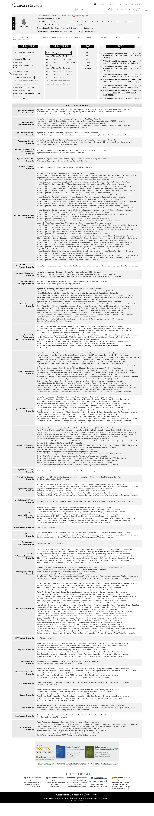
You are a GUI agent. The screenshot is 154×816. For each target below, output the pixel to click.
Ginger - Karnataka (112, 315)
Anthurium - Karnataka (44, 304)
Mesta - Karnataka (79, 403)
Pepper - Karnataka (76, 618)
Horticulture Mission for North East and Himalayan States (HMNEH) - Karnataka (103, 430)
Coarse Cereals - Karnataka (113, 408)
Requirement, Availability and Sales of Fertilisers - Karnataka (58, 537)
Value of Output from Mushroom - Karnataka (90, 255)
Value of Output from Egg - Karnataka (98, 223)
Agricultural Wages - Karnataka (26, 490)
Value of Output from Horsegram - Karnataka (52, 242)
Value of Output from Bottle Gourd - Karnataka (53, 251)
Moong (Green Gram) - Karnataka (48, 416)
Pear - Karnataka (123, 599)
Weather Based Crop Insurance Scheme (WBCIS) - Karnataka (99, 276)
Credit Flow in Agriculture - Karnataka (86, 266)
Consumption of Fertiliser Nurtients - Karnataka (115, 533)
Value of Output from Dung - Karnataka (68, 223)
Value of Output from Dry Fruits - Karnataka (52, 212)
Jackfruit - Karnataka (59, 596)
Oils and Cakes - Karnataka (70, 392)
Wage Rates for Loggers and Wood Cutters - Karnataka (93, 489)
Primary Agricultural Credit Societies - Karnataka (86, 123)
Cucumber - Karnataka (85, 627)
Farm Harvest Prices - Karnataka (73, 353)
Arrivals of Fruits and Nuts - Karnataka (83, 306)
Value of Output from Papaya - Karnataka (94, 219)
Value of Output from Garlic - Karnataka (119, 195)
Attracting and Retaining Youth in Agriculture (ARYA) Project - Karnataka (89, 428)
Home (14, 37)
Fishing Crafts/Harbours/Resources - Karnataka (53, 578)
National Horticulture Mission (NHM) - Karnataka (92, 439)
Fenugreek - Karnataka (104, 616)
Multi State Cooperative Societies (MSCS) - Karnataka (55, 121)
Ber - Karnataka (72, 308)
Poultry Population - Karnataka (47, 684)
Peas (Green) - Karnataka (72, 631)
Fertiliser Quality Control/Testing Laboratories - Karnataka (91, 535)
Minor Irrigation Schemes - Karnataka (115, 654)
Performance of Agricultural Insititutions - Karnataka (120, 266)
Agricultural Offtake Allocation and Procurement (26, 94)
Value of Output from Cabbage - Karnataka (118, 251)
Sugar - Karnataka (105, 245)
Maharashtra (120, 22)
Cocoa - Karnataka (85, 607)
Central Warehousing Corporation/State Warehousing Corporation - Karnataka (84, 715)
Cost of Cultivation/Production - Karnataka (24, 556)
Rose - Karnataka (43, 306)
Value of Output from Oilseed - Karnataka (84, 232)
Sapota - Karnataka (114, 310)
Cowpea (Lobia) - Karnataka (46, 692)
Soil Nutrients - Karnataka (46, 710)
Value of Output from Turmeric (58, 84)
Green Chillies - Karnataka (46, 629)
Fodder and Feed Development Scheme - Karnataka (101, 510)
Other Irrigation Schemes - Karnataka (95, 650)
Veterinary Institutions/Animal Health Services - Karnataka (90, 523)
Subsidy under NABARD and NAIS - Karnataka (53, 479)
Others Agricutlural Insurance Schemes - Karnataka (98, 274)
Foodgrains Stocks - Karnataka (73, 471)
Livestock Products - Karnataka (47, 392)
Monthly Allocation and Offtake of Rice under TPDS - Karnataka (59, 337)
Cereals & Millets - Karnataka (94, 182)
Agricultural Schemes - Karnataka (25, 446)
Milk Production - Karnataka (99, 677)
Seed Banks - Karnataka (120, 696)
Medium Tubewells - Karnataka (89, 654)
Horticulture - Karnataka (24, 608)
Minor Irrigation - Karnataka (91, 652)
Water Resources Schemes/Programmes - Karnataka (81, 729)
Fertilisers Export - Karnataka (107, 140)
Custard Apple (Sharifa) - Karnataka (64, 594)
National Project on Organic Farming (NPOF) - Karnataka (103, 454)
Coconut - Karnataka (94, 556)
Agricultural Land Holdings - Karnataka (26, 283)
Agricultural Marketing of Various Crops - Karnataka (83, 289)
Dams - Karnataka (91, 722)
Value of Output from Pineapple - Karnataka (52, 221)
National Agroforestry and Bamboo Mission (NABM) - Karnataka (112, 434)
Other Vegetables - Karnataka (126, 629)
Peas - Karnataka (58, 317)
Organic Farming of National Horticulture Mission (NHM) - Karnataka (60, 458)
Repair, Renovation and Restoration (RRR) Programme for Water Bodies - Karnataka (66, 735)
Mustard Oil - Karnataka (45, 375)
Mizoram (40, 25)
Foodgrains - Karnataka (45, 328)
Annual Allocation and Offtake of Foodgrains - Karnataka (56, 331)
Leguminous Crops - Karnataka (71, 419)
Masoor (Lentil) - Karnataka (105, 414)
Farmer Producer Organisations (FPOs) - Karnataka (55, 430)
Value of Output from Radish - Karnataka (81, 258)
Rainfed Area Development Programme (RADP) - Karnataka (58, 460)
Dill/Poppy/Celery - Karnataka (47, 616)
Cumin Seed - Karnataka (63, 381)
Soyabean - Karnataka (80, 423)
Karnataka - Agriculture (29, 37)
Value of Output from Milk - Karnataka (50, 227)
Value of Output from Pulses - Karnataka (116, 242)
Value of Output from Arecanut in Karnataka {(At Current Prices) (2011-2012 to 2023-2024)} (122, 62)
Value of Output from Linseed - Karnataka (119, 229)
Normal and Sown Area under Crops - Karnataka (54, 114)
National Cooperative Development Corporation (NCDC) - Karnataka (101, 121)
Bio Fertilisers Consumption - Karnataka (82, 533)
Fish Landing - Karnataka (113, 567)
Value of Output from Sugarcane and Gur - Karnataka (85, 247)
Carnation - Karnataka (62, 304)
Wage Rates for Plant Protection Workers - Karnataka (55, 493)
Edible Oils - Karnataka (92, 372)
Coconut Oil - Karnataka (72, 372)
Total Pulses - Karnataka (86, 416)
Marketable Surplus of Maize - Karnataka (118, 295)
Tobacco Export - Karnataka (67, 144)
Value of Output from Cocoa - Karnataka (77, 199)
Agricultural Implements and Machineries (24, 66)
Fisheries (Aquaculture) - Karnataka (24, 573)
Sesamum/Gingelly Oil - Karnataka (85, 375)
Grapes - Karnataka (107, 308)
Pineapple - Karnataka (77, 310)
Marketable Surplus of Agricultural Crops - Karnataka (55, 293)
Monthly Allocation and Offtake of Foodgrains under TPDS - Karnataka (113, 335)
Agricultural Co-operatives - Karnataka (25, 123)
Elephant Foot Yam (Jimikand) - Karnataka (110, 627)
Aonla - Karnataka (43, 308)
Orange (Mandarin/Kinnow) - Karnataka (69, 599)
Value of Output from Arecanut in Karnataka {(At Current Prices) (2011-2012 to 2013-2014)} (122, 75)
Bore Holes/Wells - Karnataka (71, 722)
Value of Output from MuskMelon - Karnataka (52, 216)
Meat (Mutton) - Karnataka (110, 370)
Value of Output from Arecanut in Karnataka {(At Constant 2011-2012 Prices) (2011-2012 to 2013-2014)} (122, 68)
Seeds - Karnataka (27, 695)
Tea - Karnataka (42, 379)
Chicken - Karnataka (63, 370)
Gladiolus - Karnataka (120, 586)
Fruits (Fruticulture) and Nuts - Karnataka (100, 590)
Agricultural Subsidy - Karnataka (25, 478)
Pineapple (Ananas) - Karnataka (48, 601)
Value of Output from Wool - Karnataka (79, 227)
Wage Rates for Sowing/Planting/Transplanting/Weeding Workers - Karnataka (64, 495)
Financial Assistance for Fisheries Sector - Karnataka (83, 567)
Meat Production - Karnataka (97, 520)
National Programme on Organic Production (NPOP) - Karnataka (59, 454)
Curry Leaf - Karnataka (118, 614)
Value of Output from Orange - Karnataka (85, 216)
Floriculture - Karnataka (62, 208)
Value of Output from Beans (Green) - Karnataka (73, 249)
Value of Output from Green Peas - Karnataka (87, 253)
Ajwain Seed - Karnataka (104, 611)
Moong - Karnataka (105, 362)
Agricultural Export (20, 62)
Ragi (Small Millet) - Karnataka (103, 554)
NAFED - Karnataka (62, 339)
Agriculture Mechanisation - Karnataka (92, 150)
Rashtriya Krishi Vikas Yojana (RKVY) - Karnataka (98, 460)
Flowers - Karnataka (44, 357)
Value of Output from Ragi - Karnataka (80, 186)
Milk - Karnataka (127, 370)
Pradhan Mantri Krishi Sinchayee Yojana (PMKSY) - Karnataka (58, 652)
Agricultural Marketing (21, 90)
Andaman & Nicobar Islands (71, 28)
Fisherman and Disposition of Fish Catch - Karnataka (118, 576)
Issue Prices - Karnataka (117, 353)
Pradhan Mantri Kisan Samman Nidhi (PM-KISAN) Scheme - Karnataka (91, 447)
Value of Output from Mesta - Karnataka (50, 206)
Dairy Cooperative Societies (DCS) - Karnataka (84, 119)
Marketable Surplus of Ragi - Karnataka (50, 297)
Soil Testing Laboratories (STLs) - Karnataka (73, 710)
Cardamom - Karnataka (123, 611)
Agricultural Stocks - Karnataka (26, 471)
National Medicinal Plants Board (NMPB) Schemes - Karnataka (116, 441)
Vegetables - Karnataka (115, 247)
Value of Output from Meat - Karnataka (121, 225)
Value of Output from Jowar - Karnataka (80, 184)
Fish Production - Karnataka (46, 570)
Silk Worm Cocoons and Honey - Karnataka (81, 245)
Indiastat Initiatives (77, 774)
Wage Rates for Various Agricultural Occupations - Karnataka (116, 495)
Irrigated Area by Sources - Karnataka (50, 645)
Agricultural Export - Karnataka (26, 142)
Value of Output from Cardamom (58, 59)
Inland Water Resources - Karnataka (125, 724)
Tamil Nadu (66, 25)
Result (120, 46)
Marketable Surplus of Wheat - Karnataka (115, 297)
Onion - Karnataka (43, 317)
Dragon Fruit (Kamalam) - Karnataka (92, 594)
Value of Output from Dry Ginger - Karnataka (86, 195)
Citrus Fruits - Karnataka (89, 308)
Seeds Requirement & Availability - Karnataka (106, 698)
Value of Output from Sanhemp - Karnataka (114, 206)
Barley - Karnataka (94, 408)
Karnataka (101, 22)
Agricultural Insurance (21, 84)
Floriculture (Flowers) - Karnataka (97, 583)
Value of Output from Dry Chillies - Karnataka (52, 195)
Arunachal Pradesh (75, 22)
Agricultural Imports (20, 71)
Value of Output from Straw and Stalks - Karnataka (91, 180)
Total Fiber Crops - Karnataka (47, 406)
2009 (88, 59)
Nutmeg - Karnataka (60, 618)
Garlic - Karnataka (96, 315)
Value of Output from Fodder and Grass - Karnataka (55, 225)
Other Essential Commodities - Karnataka (71, 377)
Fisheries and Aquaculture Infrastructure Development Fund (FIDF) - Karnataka (64, 574)
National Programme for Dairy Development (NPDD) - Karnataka (59, 675)
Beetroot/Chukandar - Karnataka (88, 622)
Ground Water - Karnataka (100, 724)
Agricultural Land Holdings (23, 87)
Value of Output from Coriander (58, 68)
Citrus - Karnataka (116, 364)
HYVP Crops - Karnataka (24, 638)
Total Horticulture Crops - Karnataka (87, 620)
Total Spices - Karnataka (45, 620)
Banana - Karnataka (87, 364)
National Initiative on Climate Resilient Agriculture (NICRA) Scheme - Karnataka (64, 441)
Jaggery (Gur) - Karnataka (62, 368)
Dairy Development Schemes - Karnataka (80, 669)
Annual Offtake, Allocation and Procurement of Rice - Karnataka (59, 341)
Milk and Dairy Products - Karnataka (24, 673)
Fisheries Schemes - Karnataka (69, 570)
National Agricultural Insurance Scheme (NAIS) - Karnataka (57, 274)
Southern (78, 31)
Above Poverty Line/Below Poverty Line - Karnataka (103, 326)
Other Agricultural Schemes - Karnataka (50, 447)
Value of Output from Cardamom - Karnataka (120, 191)
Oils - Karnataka (42, 372)
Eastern (59, 31)
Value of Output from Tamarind (58, 81)
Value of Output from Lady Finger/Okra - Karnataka (54, 255)
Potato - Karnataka (73, 317)
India (58, 19)
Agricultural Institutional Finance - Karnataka (24, 266)
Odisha (57, 25)
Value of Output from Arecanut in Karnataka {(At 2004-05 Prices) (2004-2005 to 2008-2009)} (122, 81)
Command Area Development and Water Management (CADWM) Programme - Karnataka (68, 733)
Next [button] (142, 72)
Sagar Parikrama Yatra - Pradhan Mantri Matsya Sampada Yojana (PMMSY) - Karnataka (67, 576)
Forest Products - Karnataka (83, 208)
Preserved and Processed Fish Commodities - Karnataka (109, 578)
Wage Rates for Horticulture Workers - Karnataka (54, 489)
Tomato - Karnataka (89, 317)
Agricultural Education (21, 59)
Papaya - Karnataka (59, 310)
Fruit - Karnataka (42, 364)
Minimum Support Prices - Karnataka (49, 355)
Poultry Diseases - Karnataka (118, 682)
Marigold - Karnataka (113, 304)
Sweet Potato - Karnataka (62, 633)
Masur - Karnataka (89, 362)
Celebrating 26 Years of (69, 794)
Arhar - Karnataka (59, 362)
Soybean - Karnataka (110, 694)
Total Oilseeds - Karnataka (118, 423)
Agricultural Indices (20, 74)
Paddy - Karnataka (83, 554)
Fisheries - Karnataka (44, 208)
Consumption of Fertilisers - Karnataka (24, 535)
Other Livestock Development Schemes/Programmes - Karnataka (94, 516)
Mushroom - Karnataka (89, 629)
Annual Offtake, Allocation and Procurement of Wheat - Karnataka (60, 346)
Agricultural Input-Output (52, 37)
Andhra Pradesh (60, 22)
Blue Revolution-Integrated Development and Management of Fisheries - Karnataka (66, 572)
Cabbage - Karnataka (44, 315)
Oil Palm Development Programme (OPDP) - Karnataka (115, 445)
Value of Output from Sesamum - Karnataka (52, 236)
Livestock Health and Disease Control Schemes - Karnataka (57, 514)
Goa (93, 22)
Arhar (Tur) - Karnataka (45, 562)
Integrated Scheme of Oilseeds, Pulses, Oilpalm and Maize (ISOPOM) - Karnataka (65, 432)
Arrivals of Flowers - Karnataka (84, 302)
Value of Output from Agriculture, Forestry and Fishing (87, 37)
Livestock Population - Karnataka (121, 518)
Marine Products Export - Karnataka (115, 142)
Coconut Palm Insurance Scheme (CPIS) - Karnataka (83, 272)
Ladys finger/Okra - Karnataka (68, 629)
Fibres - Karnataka (43, 204)
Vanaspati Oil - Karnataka (46, 377)
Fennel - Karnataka (86, 616)
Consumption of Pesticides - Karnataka (25, 543)
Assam (87, 22)
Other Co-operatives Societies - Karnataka (52, 123)
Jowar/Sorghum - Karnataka (87, 692)
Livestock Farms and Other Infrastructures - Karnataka (89, 518)
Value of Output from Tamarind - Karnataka (52, 197)
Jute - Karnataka (64, 403)
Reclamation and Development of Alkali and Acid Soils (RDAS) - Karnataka (63, 708)
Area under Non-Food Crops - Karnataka (51, 112)
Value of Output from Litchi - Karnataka (80, 214)
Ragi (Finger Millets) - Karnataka (89, 410)
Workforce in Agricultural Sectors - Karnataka (117, 501)
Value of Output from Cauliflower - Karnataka (52, 253)
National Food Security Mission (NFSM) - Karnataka (55, 439)
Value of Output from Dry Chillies (59, 71)
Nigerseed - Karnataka (95, 421)
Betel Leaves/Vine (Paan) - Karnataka (50, 399)
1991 (88, 65)
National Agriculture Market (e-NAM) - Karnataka (106, 319)
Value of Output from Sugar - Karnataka (50, 247)
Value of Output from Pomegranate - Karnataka (86, 221)
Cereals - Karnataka (99, 357)
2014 (88, 56)
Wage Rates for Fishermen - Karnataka (108, 484)
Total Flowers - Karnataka (46, 590)
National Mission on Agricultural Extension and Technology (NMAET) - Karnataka (65, 445)
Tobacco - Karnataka (91, 399)
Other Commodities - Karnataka (84, 560)
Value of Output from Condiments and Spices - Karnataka (57, 193)
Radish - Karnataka (43, 633)
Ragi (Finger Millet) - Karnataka (89, 694)
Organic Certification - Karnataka (48, 456)
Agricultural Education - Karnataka (24, 134)
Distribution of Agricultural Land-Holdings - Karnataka (87, 282)
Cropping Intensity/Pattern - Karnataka (81, 112)
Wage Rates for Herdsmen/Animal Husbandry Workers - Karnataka (114, 486)
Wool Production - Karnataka (119, 520)
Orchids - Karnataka (78, 588)
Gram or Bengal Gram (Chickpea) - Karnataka (52, 414)
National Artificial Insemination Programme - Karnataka (100, 514)
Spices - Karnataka (57, 379)
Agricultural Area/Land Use (23, 53)
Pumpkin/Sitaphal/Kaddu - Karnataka (112, 631)
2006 (88, 62)
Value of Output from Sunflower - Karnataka (118, 236)
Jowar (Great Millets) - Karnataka (48, 410)
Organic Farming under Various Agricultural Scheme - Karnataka (84, 456)
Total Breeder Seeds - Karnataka (48, 696)
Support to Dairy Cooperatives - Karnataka (52, 677)
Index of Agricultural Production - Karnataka (78, 167)
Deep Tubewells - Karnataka (47, 654)
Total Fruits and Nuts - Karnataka (115, 601)
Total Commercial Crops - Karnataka (114, 399)
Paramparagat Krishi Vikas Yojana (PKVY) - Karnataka (105, 458)
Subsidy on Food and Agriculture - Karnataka (105, 477)
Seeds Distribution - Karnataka (76, 698)
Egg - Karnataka (78, 370)
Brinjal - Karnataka (117, 312)
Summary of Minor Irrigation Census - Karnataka (79, 656)
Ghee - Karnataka (108, 372)
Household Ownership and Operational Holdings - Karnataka (58, 284)
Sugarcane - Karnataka (73, 399)
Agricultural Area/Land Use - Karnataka (25, 112)
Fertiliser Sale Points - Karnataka (126, 535)
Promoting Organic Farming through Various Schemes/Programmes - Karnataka (65, 449)
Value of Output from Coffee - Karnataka (108, 199)
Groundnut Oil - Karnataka (126, 372)
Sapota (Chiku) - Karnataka (91, 601)
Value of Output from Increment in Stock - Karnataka (117, 238)
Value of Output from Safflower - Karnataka (94, 234)
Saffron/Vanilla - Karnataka (94, 618)
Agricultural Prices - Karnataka (26, 372)
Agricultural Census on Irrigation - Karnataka (70, 643)
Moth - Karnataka (69, 416)
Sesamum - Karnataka (62, 423)
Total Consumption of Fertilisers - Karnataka (97, 537)
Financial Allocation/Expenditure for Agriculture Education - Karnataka (61, 135)
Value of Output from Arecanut (58, 53)
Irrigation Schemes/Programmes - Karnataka (52, 648)
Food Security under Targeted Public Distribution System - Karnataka (61, 335)
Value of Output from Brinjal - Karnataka (86, 251)
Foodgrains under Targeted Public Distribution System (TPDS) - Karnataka (105, 331)
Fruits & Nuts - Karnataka (104, 208)
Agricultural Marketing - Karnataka (24, 305)
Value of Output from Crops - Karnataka (83, 238)
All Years (87, 68)
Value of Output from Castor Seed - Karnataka (53, 229)
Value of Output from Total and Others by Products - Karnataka (59, 182)
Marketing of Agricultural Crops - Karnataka (52, 300)
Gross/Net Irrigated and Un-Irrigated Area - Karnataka (107, 643)
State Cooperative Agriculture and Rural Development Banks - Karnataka (62, 128)
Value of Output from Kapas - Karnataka (112, 204)
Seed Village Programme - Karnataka (50, 698)
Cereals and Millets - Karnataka (48, 390)
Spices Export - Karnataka (46, 144)
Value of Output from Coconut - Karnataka (117, 210)
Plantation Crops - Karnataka (104, 605)
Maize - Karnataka (58, 359)
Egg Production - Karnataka (62, 682)
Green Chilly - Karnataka (76, 385)
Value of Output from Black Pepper (59, 56)
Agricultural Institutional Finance (25, 81)
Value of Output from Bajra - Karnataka (50, 184)
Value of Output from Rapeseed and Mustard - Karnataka (57, 234)
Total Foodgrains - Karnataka (47, 419)
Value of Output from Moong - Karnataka (85, 242)
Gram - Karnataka (74, 362)
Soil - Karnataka (28, 708)
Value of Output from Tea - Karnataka (90, 201)
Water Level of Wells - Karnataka (48, 729)
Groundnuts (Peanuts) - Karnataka (49, 421)
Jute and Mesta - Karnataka (110, 401)
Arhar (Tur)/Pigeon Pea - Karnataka (106, 690)
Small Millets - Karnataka (126, 410)
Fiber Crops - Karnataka (45, 401)
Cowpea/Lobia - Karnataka (65, 627)
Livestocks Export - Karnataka (90, 142)
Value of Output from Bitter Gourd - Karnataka (109, 249)
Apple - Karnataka (58, 308)
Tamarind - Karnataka (114, 618)
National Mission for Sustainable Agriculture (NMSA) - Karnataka (59, 443)
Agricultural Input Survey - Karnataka (81, 173)
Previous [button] (11, 72)
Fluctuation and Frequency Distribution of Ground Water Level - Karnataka (63, 724)
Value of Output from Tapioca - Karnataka (51, 260)
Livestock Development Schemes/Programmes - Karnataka (90, 507)
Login (101, 4)
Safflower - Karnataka (44, 423)
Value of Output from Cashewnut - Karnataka (83, 210)
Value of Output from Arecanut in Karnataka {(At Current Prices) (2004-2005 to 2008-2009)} (122, 86)
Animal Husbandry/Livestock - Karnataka (25, 515)
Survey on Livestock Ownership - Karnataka (52, 523)
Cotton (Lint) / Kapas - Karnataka (87, 401)
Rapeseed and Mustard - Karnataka (118, 421)
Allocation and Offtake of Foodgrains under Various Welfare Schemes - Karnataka (103, 328)
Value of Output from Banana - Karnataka (51, 210)
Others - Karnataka (43, 238)
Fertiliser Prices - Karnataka (97, 353)
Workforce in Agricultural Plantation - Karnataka (82, 501)
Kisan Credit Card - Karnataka (26, 662)
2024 (88, 53)
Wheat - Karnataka (91, 344)
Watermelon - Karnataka (45, 603)
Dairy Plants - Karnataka (78, 677)
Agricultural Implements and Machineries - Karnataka (24, 151)
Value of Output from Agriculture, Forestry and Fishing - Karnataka (60, 175)
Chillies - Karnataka (80, 315)
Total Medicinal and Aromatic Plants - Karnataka (74, 605)
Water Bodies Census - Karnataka (83, 726)
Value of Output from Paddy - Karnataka (51, 186)
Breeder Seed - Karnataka (61, 690)
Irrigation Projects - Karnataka (115, 645)
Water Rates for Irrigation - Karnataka (111, 656)
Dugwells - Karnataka (67, 654)
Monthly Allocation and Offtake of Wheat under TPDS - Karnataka (107, 337)
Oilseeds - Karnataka (103, 227)
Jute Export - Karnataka (69, 142)
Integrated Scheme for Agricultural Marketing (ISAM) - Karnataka (96, 291)
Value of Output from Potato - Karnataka (51, 258)
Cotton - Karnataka (126, 549)
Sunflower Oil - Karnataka (109, 375)
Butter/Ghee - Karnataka (45, 370)
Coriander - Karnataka (44, 381)
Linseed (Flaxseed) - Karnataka (74, 421)
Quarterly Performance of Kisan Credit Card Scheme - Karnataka (59, 663)
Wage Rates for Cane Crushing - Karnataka (77, 484)
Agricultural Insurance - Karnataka (25, 274)
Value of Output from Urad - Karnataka (50, 245)
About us (111, 4)
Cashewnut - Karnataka (68, 607)
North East (68, 31)
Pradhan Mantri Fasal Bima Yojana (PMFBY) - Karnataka (56, 276)
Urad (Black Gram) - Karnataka (108, 416)
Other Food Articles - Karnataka (100, 377)
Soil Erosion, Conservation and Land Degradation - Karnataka (113, 708)
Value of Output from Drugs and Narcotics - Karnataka (56, 201)
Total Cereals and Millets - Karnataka (50, 412)
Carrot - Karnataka (114, 624)
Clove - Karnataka (67, 614)
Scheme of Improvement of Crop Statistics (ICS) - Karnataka (57, 462)
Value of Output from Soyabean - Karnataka (85, 236)
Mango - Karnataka (43, 310)
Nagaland (49, 25)
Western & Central (91, 31)
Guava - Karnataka (123, 308)
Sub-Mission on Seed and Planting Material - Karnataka (56, 700)
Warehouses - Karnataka (24, 716)
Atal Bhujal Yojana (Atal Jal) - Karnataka (92, 731)
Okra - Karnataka (127, 315)
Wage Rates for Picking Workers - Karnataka (89, 491)
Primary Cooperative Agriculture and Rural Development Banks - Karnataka (63, 125)
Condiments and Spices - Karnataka (80, 188)
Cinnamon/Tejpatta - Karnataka (48, 614)
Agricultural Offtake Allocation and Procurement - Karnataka (24, 337)
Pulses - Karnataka (43, 240)
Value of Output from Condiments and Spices (60, 63)
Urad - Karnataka (120, 362)
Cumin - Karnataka (101, 614)
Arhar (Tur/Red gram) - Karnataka (125, 412)
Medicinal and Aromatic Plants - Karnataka (71, 603)
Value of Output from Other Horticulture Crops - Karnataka (57, 219)
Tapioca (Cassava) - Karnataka (84, 633)
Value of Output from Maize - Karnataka (111, 184)
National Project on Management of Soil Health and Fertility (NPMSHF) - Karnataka (79, 705)
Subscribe (122, 4)
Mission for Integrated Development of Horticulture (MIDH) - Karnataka (62, 434)
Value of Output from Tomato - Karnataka (83, 260)
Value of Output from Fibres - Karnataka (81, 204)
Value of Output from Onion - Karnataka (122, 255)
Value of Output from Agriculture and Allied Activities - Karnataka (100, 178)
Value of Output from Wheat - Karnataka (51, 188)
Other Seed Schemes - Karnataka (98, 696)
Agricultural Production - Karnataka (24, 410)
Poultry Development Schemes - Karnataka (90, 682)
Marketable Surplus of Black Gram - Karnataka (85, 295)
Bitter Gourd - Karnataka (100, 312)
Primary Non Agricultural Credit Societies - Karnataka (111, 125)
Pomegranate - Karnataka (96, 310)
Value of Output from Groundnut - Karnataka (87, 229)
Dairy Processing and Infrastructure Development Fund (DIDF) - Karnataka (112, 671)
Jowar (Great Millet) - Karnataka (48, 554)
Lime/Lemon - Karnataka (77, 596)
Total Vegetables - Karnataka (124, 633)
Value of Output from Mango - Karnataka (111, 214)
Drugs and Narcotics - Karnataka (113, 197)
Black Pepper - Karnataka (91, 379)
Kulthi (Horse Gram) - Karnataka (82, 414)
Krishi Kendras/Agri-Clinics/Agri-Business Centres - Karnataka (110, 135)
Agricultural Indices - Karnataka (26, 167)
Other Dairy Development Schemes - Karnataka (101, 675)
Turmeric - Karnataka (81, 381)
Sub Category (28, 46)
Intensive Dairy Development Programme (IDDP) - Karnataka (58, 673)
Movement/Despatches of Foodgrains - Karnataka (104, 471)
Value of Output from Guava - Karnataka (51, 214)
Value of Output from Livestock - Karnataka (91, 225)
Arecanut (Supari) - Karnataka (47, 607)
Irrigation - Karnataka (26, 650)
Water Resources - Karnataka (26, 728)
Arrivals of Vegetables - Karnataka (49, 312)
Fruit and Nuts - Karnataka (112, 390)
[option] (28, 72)
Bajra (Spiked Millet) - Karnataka (73, 408)
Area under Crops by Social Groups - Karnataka (85, 110)
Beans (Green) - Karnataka (65, 622)
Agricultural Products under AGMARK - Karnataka (54, 291)
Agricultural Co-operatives (23, 56)
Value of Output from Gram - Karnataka (112, 240)
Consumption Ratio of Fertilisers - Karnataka (52, 535)
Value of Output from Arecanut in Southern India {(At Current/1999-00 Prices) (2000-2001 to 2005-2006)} (122, 93)
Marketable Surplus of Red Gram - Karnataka (83, 297)
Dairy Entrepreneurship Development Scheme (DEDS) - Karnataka (60, 671)
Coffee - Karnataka (118, 607)
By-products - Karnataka (45, 178)
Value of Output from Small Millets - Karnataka (113, 186)
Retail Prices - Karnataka (97, 355)
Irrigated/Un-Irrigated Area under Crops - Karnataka (84, 645)
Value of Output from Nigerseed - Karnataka (52, 232)
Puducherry (88, 28)
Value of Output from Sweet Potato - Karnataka (115, 258)
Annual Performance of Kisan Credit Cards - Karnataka (80, 661)
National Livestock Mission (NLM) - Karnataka (52, 516)
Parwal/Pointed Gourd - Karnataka (49, 631)
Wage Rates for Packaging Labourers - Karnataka (54, 491)
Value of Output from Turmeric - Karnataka (84, 197)
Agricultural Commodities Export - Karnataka (78, 140)
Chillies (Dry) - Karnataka (111, 379)
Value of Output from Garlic (56, 77)
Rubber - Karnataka (60, 609)
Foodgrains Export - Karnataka (47, 142)
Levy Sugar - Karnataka (45, 339)
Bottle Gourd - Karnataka (45, 624)
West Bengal (86, 25)
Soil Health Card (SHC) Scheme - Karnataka (96, 462)
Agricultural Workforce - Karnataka (24, 501)
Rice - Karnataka (77, 339)
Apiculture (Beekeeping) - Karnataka (69, 583)
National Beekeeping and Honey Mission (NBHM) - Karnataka (58, 437)
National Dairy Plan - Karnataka (93, 673)
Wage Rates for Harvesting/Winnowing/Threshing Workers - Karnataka (62, 486)
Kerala (110, 22)
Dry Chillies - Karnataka (69, 616)
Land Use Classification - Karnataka (110, 112)
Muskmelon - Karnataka (45, 599)
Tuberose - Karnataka (59, 306)
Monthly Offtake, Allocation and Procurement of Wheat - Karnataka (60, 348)
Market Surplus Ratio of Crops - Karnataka (52, 295)
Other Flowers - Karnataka (96, 588)
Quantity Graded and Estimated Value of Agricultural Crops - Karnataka (62, 319)
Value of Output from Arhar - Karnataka (82, 240)
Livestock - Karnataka (113, 221)
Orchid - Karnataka (130, 304)
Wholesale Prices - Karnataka (79, 387)
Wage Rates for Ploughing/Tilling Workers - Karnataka (96, 493)
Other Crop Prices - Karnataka (75, 355)
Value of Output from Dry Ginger (58, 74)
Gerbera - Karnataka (80, 304)
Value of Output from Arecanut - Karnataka (51, 191)
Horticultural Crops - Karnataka (48, 556)
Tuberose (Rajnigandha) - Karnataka (70, 590)
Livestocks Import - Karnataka (77, 161)
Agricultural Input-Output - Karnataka (24, 216)
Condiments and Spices (120, 37)
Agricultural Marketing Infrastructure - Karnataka (54, 302)
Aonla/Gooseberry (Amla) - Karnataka (83, 592)
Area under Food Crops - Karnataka (117, 110)
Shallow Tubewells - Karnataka (48, 656)
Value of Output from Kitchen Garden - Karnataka (54, 180)
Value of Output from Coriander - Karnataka (94, 193)
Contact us (135, 4)
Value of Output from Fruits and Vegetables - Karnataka (89, 212)
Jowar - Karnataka (43, 359)
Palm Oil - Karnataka (63, 375)
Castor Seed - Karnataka (128, 419)
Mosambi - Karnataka (126, 596)
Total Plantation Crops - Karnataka (49, 611)
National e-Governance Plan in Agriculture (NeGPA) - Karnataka (104, 437)
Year (87, 46)
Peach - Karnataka (108, 599)
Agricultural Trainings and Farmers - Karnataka (81, 133)
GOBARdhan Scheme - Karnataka (48, 512)
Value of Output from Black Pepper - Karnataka (85, 191)
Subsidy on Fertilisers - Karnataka (75, 477)
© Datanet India (77, 801)
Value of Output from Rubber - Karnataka (81, 206)
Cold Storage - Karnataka (24, 528)
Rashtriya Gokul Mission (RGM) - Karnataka (52, 518)
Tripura (76, 25)
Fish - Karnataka (92, 370)
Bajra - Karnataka (131, 357)
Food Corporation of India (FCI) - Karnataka (52, 717)
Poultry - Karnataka (26, 683)
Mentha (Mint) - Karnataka (46, 605)
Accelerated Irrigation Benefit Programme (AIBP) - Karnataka (58, 650)
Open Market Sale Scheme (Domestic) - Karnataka (54, 321)
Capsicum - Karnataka (98, 624)
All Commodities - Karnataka (127, 387)
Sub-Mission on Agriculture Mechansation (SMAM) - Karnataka (59, 465)
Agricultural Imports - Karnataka (25, 160)
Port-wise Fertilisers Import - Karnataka (51, 161)
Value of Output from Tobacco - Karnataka (121, 201)
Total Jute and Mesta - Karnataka (99, 403)
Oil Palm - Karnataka (44, 609)
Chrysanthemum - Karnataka (83, 586)
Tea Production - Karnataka (107, 609)
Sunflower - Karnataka (99, 423)
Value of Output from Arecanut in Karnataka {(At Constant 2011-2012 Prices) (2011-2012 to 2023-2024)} (122, 55)
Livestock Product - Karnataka (83, 368)
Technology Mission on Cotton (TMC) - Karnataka (101, 465)
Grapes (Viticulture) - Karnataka (119, 594)
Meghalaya (131, 22)
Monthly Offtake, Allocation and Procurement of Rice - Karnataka (59, 344)
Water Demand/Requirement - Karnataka (112, 726)
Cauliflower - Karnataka (62, 315)
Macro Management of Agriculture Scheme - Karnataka (115, 432)
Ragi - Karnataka (73, 359)
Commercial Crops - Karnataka (72, 390)
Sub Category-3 (60, 46)
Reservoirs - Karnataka (61, 726)
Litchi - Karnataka (95, 596)
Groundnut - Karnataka (62, 558)
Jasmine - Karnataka (97, 304)
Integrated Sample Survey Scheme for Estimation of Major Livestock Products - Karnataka (94, 512)
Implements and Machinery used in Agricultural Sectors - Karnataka (60, 153)
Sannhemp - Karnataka (122, 403)
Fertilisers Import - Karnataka (73, 159)
